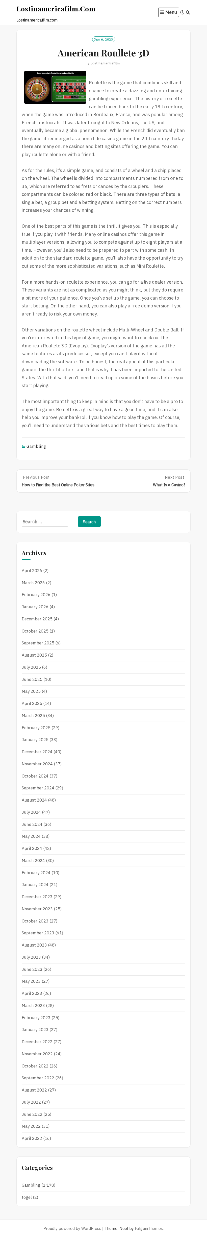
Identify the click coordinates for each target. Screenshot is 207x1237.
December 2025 (37, 619)
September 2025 (38, 643)
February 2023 (36, 1017)
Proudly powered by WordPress (72, 1228)
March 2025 (33, 715)
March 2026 (33, 582)
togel (27, 1197)
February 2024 (36, 872)
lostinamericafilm (105, 63)
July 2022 (31, 1102)
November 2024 (37, 764)
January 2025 (35, 739)
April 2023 (32, 993)
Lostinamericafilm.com (55, 8)
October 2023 (35, 921)
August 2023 (34, 945)
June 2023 (32, 969)
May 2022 (31, 1126)
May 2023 (31, 981)
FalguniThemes (149, 1228)
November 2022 (37, 1054)
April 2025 (32, 703)
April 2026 (32, 570)
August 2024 (34, 800)
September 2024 (38, 788)
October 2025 (35, 631)
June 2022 (32, 1114)
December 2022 (37, 1041)
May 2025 (31, 691)
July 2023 (31, 957)
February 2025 (36, 727)
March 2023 (33, 1005)
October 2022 (35, 1066)
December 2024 (37, 751)
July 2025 (31, 667)
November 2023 (37, 909)
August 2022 (34, 1090)
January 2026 (35, 607)
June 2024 (32, 824)
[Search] (188, 12)
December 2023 (37, 896)
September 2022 (38, 1078)
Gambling (36, 446)
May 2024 (31, 836)
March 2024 (33, 860)
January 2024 (35, 884)
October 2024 (35, 776)
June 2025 (32, 679)
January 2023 (35, 1029)
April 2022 (32, 1138)
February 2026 (36, 594)
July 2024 (31, 812)
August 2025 (34, 655)
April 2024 (32, 848)
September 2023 (38, 933)
